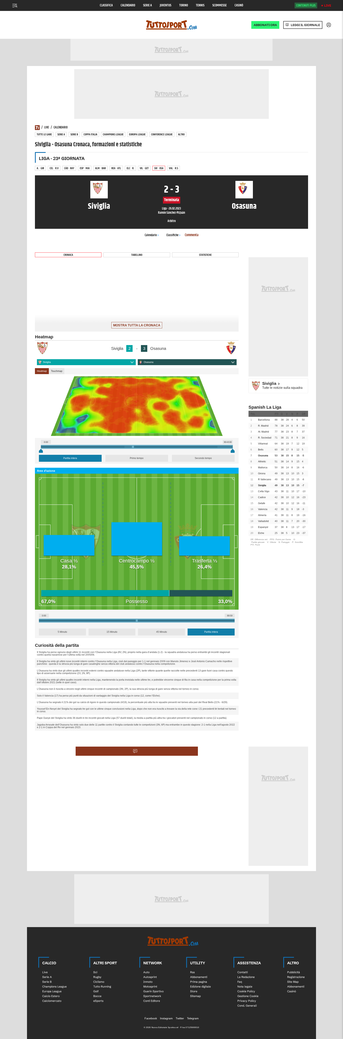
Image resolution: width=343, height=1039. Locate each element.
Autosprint (150, 977)
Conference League (161, 134)
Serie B (74, 134)
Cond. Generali (247, 1005)
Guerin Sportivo (153, 991)
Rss (192, 972)
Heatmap (42, 371)
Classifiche (172, 235)
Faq (239, 982)
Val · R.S (173, 168)
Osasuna (148, 362)
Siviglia (47, 362)
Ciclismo (98, 982)
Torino (183, 5)
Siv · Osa (158, 168)
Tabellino (136, 255)
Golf (96, 991)
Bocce (97, 996)
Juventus (165, 5)
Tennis (200, 5)
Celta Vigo (263, 491)
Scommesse (219, 5)
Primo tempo (137, 458)
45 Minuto (161, 632)
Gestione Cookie (247, 996)
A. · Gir (40, 168)
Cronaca (68, 255)
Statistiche (205, 255)
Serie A (147, 5)
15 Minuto (112, 632)
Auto (146, 972)
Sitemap (195, 996)
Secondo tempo (203, 458)
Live (327, 5)
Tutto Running (102, 986)
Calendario (128, 5)
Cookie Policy (246, 991)
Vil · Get (144, 168)
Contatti (242, 972)
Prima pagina (198, 982)
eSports (98, 1001)
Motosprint (150, 986)
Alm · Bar (100, 168)
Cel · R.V (54, 168)
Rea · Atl (116, 168)
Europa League (137, 134)
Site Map (293, 982)
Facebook (151, 1018)
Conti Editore (151, 1001)
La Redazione (246, 977)
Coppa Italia (90, 134)
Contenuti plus (306, 5)
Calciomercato (51, 1001)
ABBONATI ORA (265, 24)
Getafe (261, 503)
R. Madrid (263, 425)
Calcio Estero (51, 996)
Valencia (262, 509)
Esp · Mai (85, 168)
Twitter (180, 1018)
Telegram (193, 1018)
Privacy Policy (246, 1001)
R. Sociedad (264, 437)
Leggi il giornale (305, 24)
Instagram (166, 1018)
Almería (262, 515)
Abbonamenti (198, 977)
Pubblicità (293, 972)
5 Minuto (62, 632)
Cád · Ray (69, 168)
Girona (261, 473)
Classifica (106, 5)
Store (193, 991)
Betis (260, 449)
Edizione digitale (200, 986)
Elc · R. (130, 168)
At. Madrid (263, 431)
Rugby (97, 977)
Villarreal (263, 443)
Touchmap (56, 371)
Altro (181, 134)
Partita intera (70, 458)
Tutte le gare (44, 134)
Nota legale (244, 986)
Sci (95, 972)
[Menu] (14, 5)
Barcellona (264, 419)
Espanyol (263, 527)
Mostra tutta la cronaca (136, 325)
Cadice (262, 497)
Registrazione (296, 977)
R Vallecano (264, 479)
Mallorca (262, 467)
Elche (261, 533)
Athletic (262, 461)
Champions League (113, 134)
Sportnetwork (152, 996)
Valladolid (263, 521)
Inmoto (147, 982)
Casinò (239, 5)
